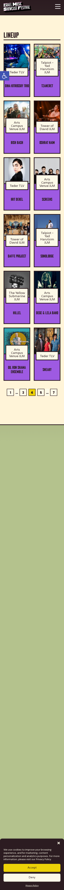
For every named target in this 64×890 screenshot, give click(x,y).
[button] (58, 843)
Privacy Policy (32, 886)
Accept (32, 868)
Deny (32, 877)
